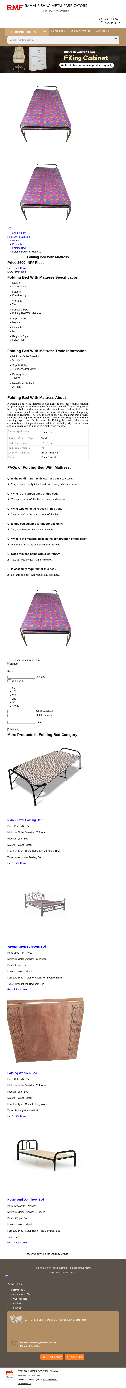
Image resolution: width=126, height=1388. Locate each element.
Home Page (58, 30)
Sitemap (17, 1307)
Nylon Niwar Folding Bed (24, 820)
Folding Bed (19, 248)
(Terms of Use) (33, 1375)
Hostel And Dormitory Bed (25, 1199)
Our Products (23, 32)
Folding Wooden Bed (22, 1073)
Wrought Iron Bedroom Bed (26, 946)
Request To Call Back (19, 237)
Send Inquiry (18, 233)
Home (15, 240)
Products (17, 244)
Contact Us (102, 30)
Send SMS (77, 1357)
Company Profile (80, 30)
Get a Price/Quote (17, 268)
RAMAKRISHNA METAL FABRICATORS (56, 7)
